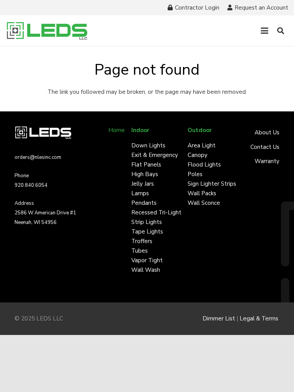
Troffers (141, 241)
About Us (267, 132)
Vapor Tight (147, 260)
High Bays (144, 174)
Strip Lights (146, 222)
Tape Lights (147, 231)
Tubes (139, 251)
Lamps (140, 193)
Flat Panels (146, 164)
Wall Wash (145, 270)
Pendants (144, 203)
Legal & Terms (260, 318)
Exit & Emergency (154, 155)
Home (116, 130)
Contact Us (264, 147)
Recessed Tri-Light (156, 212)
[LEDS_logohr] (47, 31)
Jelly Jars (142, 184)
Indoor (140, 130)
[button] (264, 30)
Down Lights (148, 145)
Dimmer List (219, 318)
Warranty (267, 161)
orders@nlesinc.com (38, 157)
